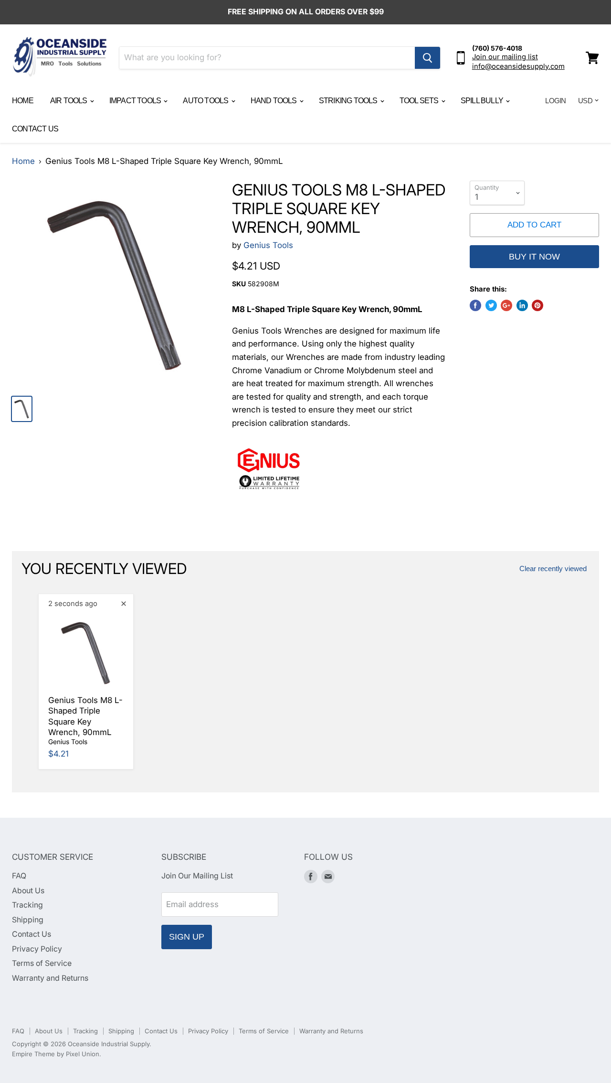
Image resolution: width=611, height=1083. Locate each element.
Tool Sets (420, 101)
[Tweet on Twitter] (491, 305)
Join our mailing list (505, 57)
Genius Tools (268, 245)
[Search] (427, 58)
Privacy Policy (37, 948)
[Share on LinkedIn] (522, 305)
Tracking (27, 905)
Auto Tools (206, 101)
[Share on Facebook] (475, 305)
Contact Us (35, 129)
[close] (123, 603)
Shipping (27, 919)
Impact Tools (136, 101)
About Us (28, 890)
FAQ (19, 875)
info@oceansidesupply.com (518, 66)
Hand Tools (274, 101)
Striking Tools (349, 101)
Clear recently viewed (553, 569)
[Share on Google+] (506, 305)
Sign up (186, 937)
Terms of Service (42, 963)
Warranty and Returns (50, 978)
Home (22, 101)
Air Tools (69, 101)
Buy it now (534, 256)
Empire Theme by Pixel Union (55, 1054)
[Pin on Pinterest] (537, 305)
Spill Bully (483, 101)
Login (555, 101)
